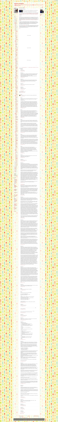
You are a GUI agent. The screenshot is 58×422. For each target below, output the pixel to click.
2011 (15, 22)
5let (14, 194)
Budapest (31, 67)
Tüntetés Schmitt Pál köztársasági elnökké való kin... (16, 117)
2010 (15, 23)
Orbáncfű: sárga (16, 149)
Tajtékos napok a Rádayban (16, 142)
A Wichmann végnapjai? (16, 157)
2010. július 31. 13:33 (23, 244)
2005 (15, 169)
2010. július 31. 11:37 (23, 182)
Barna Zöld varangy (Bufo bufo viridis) (16, 44)
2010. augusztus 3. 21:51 (23, 383)
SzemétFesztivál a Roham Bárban (16, 79)
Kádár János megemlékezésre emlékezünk (16, 64)
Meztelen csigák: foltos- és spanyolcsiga (16, 47)
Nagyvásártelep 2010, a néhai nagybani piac (16, 68)
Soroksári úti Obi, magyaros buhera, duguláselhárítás (16, 91)
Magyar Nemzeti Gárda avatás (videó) (16, 114)
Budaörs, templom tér (16, 103)
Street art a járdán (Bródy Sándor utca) (16, 84)
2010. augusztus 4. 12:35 (23, 402)
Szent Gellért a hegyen (16, 160)
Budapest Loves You (16, 154)
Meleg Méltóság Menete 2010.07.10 (16, 100)
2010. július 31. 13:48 (23, 286)
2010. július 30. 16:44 (23, 92)
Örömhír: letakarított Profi (16, 158)
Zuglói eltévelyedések (16, 41)
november (16, 25)
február (16, 164)
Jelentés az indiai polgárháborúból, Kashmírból (16, 126)
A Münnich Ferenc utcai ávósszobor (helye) (16, 124)
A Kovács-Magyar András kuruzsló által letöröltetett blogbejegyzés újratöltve (15, 200)
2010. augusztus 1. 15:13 (23, 312)
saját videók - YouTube (15, 208)
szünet (15, 32)
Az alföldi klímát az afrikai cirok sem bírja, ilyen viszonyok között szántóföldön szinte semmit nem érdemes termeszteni (15, 181)
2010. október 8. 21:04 (23, 412)
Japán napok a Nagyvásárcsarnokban (16, 110)
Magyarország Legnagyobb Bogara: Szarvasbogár (16, 88)
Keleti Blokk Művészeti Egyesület (16, 143)
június (15, 161)
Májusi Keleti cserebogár (16, 48)
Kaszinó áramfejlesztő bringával (16, 39)
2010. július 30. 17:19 (23, 117)
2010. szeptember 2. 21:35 (23, 405)
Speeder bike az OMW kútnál (16, 59)
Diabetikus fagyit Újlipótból (16, 66)
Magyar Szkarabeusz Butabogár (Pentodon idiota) (16, 97)
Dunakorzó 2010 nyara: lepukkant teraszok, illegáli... (16, 81)
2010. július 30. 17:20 (23, 144)
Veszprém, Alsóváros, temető (16, 73)
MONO (15, 34)
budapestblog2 (15, 192)
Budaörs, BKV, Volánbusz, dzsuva (16, 102)
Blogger (34, 419)
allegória (29, 67)
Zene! (19, 28)
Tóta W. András (22, 184)
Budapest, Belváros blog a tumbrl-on (15, 190)
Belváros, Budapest (19, 3)
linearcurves (29, 419)
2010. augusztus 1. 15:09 (23, 309)
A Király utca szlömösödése (16, 77)
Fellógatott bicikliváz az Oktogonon (16, 140)
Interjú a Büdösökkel (16, 152)
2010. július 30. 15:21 (23, 77)
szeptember (16, 27)
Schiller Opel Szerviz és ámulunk (16, 129)
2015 (15, 19)
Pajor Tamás (37, 67)
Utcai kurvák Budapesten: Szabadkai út (16, 120)
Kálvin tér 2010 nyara (16, 106)
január (16, 165)
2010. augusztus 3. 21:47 (23, 339)
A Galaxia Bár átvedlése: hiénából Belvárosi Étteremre (16, 55)
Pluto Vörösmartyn (16, 57)
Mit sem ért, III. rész (16, 42)
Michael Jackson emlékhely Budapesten (16, 75)
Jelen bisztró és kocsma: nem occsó (16, 108)
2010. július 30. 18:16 (23, 157)
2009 (15, 166)
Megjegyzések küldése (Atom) (25, 417)
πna (15, 153)
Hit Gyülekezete (34, 67)
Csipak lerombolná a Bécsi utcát (16, 52)
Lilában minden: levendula (16, 151)
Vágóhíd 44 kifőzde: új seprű (16, 121)
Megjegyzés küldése (22, 413)
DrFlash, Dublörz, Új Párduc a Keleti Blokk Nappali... (16, 135)
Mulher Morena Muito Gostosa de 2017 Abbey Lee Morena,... (15, 196)
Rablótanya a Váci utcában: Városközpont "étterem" (16, 94)
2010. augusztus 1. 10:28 (23, 302)
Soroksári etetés (16, 133)
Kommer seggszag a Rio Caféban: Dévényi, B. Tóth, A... (16, 36)
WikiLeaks (15, 211)
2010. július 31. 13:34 (23, 282)
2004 (15, 170)
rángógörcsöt (24, 25)
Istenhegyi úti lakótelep (16, 155)
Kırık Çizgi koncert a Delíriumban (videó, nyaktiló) (16, 71)
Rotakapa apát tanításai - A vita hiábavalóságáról (15, 205)
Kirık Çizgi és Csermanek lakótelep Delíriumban (16, 131)
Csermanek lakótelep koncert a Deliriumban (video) (16, 61)
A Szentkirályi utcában (16, 112)
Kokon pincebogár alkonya (16, 50)
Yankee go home (16, 33)
